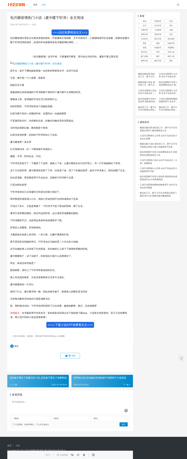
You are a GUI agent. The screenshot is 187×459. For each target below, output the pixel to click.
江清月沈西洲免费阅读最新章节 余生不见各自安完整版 (168, 100)
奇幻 (171, 25)
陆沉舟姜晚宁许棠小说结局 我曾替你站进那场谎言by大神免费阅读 (147, 100)
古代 (144, 25)
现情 (144, 43)
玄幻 (171, 34)
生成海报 (63, 455)
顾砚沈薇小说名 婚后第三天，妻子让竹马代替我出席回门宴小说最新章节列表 (147, 83)
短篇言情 (171, 43)
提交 (123, 424)
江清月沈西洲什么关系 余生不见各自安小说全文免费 (168, 75)
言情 (158, 52)
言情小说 (171, 52)
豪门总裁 (144, 56)
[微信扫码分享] (72, 455)
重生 (171, 61)
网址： (97, 418)
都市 (16, 346)
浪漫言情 (157, 34)
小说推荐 (157, 30)
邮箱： (56, 418)
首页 (35, 4)
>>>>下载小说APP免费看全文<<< (70, 325)
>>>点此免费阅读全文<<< (70, 32)
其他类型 (157, 21)
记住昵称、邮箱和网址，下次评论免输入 (31, 424)
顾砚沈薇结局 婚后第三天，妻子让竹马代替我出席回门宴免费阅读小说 (147, 75)
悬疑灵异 (144, 34)
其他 (144, 21)
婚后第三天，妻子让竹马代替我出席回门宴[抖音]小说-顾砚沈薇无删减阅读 (147, 108)
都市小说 (171, 56)
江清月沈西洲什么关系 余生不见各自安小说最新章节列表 (168, 91)
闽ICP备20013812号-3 (55, 450)
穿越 (144, 47)
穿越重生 (171, 47)
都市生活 (144, 61)
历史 (171, 21)
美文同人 (144, 52)
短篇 (158, 43)
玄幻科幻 (144, 39)
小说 (43, 4)
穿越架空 (157, 47)
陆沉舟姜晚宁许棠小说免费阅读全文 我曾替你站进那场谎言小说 (168, 83)
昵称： (17, 418)
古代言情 (157, 25)
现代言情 (157, 39)
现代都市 (171, 39)
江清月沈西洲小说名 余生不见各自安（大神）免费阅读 (147, 91)
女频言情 (144, 30)
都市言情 (157, 61)
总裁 (171, 30)
